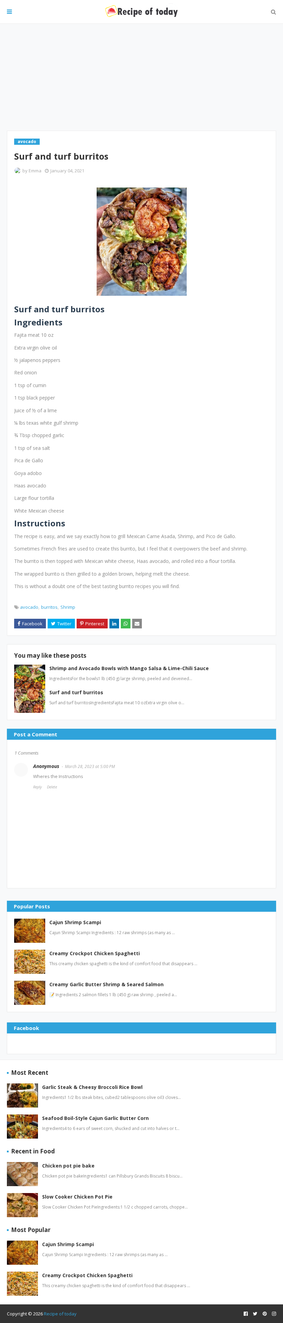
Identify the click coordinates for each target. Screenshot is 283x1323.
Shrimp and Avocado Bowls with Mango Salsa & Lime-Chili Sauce (129, 668)
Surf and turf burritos (76, 692)
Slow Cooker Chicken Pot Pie (77, 1196)
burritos (49, 607)
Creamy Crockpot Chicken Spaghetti (94, 953)
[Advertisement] (141, 77)
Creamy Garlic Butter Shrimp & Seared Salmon (106, 984)
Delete (52, 786)
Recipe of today (60, 1314)
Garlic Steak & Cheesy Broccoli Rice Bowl (92, 1087)
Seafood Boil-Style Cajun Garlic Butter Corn (95, 1118)
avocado (29, 607)
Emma (35, 171)
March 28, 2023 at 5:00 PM (90, 766)
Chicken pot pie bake (68, 1165)
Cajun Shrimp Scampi (75, 922)
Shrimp (67, 607)
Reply (37, 786)
